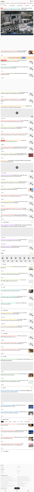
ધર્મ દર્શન (2, 77)
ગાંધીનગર (2, 199)
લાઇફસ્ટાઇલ (2, 317)
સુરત (1, 55)
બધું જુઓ (31, 253)
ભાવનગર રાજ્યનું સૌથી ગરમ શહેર (4, 484)
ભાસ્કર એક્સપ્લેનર (3, 64)
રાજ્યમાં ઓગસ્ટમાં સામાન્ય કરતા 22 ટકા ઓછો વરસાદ (23, 477)
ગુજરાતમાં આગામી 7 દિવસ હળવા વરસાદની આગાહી (6, 476)
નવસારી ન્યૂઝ (2, 470)
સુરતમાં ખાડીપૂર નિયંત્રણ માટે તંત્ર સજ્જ (21, 486)
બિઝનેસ (2, 371)
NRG (2, 421)
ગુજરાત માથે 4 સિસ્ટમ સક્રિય (20, 485)
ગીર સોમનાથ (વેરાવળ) (27, 421)
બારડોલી (2, 219)
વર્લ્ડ (1, 36)
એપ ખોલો (17, 488)
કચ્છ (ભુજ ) (14, 421)
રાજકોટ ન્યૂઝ (2, 472)
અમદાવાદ (2, 151)
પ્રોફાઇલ (28, 491)
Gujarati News (2, 467)
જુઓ (17, 491)
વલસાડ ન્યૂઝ (18, 470)
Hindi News (2, 466)
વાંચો (5, 491)
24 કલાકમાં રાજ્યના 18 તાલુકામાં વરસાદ (21, 484)
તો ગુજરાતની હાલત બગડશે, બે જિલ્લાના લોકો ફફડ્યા (23, 476)
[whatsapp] (31, 36)
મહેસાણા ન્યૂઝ (2, 471)
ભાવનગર (2, 346)
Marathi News (18, 466)
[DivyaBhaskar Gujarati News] (3, 1)
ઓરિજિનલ (2, 144)
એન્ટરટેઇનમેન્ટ (3, 179)
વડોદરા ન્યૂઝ (2, 473)
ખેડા (18, 421)
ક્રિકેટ (2, 409)
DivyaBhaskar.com (19, 489)
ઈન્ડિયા (2, 96)
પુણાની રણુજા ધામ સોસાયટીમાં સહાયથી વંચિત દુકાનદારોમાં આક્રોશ (8, 485)
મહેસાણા (2, 138)
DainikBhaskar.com (3, 489)
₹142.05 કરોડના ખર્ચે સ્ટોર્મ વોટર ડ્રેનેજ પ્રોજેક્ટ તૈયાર (7, 486)
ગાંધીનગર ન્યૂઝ (18, 471)
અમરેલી (10, 421)
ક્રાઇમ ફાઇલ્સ (3, 118)
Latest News (18, 467)
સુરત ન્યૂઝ (18, 472)
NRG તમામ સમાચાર (30, 419)
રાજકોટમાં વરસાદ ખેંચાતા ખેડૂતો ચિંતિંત (5, 477)
